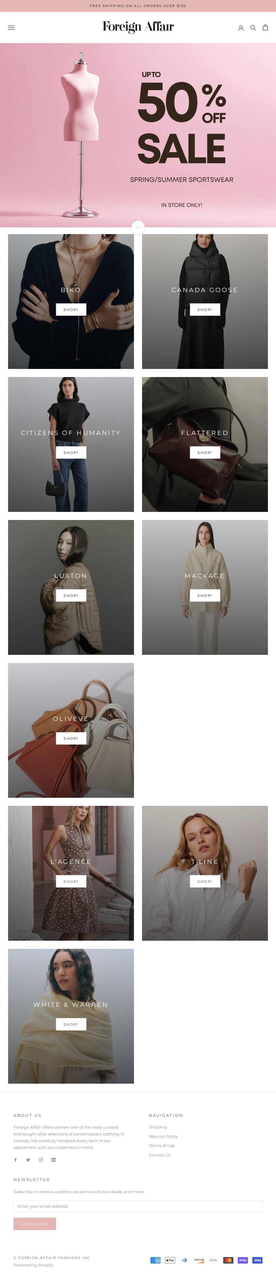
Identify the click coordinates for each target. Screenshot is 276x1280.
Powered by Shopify (33, 1265)
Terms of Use (162, 1145)
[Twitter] (28, 1159)
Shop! (71, 881)
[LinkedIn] (53, 1159)
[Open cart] (265, 27)
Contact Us (160, 1155)
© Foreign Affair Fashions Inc (51, 1258)
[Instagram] (41, 1159)
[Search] (253, 27)
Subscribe (34, 1224)
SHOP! (71, 309)
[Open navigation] (11, 27)
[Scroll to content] (138, 227)
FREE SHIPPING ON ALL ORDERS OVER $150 (138, 6)
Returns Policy (163, 1136)
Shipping (158, 1127)
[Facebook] (15, 1159)
